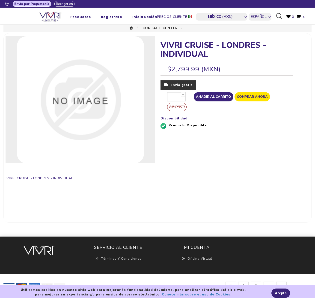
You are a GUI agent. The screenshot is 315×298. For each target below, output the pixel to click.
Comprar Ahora (252, 96)
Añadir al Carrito (213, 96)
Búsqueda (281, 16)
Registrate (111, 17)
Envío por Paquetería (31, 4)
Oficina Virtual (199, 258)
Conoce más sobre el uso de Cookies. (197, 294)
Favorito (177, 107)
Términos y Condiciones (121, 258)
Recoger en (64, 4)
